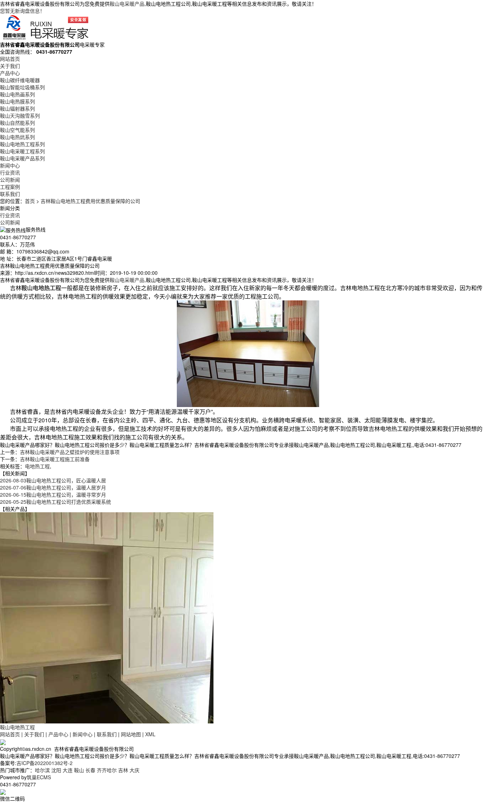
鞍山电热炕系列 (17, 136)
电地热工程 (37, 466)
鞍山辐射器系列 (17, 108)
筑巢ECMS (39, 777)
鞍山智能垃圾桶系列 (22, 87)
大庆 (134, 770)
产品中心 (10, 72)
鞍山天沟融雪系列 (20, 115)
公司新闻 (10, 179)
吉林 (123, 770)
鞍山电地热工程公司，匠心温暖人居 (53, 480)
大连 (68, 770)
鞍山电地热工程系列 (22, 144)
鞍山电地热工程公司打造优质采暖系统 (55, 501)
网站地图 (131, 734)
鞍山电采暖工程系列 (22, 151)
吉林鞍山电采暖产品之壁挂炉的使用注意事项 (70, 451)
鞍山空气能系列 (17, 129)
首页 (30, 200)
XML (150, 734)
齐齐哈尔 (107, 770)
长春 (90, 770)
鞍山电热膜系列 (17, 101)
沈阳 (56, 770)
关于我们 (10, 65)
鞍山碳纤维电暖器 (20, 80)
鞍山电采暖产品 (127, 3)
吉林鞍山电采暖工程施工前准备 (55, 459)
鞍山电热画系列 (17, 94)
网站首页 (10, 58)
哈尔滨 (42, 770)
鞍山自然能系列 (17, 122)
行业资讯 (10, 172)
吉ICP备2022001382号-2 (44, 762)
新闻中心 (10, 165)
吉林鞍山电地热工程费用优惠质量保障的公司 (90, 200)
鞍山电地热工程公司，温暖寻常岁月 (53, 494)
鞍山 (79, 770)
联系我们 (10, 193)
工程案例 (10, 186)
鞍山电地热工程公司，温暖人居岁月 (53, 487)
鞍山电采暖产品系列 (22, 158)
